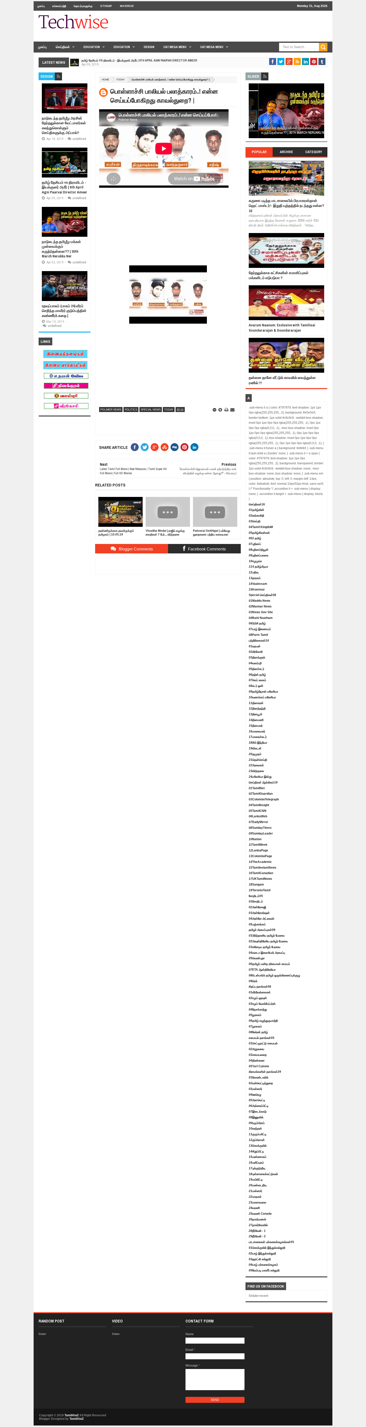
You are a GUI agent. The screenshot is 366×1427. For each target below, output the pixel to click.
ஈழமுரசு (255, 561)
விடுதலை (256, 771)
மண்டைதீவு (257, 1185)
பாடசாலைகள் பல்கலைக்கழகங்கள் (271, 1242)
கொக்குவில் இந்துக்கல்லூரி (267, 1247)
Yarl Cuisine (259, 1066)
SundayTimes (260, 828)
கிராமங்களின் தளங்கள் (265, 1071)
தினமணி (256, 720)
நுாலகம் (255, 1026)
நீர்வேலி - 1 (257, 1231)
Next (321, 112)
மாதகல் (255, 1196)
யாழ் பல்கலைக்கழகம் (263, 1264)
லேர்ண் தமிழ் (258, 1032)
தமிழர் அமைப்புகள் (262, 930)
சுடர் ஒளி (256, 686)
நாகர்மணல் (257, 1219)
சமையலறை (258, 1055)
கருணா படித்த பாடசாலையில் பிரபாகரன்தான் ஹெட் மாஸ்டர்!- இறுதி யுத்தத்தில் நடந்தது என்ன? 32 (286, 205)
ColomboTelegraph (264, 799)
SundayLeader (261, 833)
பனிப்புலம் (256, 1162)
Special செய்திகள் (262, 595)
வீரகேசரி (256, 652)
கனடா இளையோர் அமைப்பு (267, 952)
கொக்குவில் (258, 1145)
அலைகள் (256, 765)
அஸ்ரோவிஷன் (259, 913)
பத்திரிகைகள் (259, 640)
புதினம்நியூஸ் (258, 549)
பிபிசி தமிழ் (257, 623)
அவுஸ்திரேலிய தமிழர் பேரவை (268, 941)
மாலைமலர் (257, 731)
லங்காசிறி (256, 515)
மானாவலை (257, 1202)
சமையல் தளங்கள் (261, 1038)
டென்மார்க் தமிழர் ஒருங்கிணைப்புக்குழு (274, 975)
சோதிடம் (256, 896)
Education (91, 47)
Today (120, 79)
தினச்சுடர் (256, 669)
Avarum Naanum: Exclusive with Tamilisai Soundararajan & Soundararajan (282, 327)
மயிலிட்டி (256, 1179)
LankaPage (258, 850)
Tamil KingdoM (261, 527)
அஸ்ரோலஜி (257, 907)
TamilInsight (259, 805)
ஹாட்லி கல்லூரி (260, 1259)
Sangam (256, 884)
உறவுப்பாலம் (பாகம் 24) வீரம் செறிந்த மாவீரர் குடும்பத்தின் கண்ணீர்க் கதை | (64, 310)
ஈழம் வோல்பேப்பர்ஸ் (262, 1004)
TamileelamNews (262, 867)
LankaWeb (258, 816)
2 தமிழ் (255, 538)
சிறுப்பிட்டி (256, 1151)
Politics (131, 409)
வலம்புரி (255, 663)
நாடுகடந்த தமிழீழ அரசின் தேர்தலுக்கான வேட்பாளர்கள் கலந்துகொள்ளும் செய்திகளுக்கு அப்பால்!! (64, 125)
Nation (255, 839)
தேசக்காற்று (258, 1009)
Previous (251, 112)
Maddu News (259, 600)
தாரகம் (255, 578)
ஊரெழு (255, 1094)
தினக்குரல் (257, 657)
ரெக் (253, 981)
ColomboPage (260, 856)
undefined (79, 139)
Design (149, 47)
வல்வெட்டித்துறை (261, 1083)
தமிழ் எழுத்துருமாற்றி (263, 1020)
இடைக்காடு (258, 1111)
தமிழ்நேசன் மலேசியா (263, 691)
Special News (151, 409)
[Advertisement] (236, 29)
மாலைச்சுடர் (258, 737)
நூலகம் (255, 1015)
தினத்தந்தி (257, 708)
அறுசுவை (256, 1049)
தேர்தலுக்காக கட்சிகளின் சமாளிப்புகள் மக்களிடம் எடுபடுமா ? (278, 275)
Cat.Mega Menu (174, 47)
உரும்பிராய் (257, 1123)
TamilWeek (258, 844)
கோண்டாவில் (258, 1077)
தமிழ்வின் (256, 510)
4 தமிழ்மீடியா (258, 566)
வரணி (254, 1208)
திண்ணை (257, 1060)
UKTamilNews (260, 879)
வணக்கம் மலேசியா (262, 697)
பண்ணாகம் (257, 1157)
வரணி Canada (260, 1213)
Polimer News (110, 409)
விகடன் (255, 748)
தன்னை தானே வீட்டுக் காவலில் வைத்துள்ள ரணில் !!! (282, 380)
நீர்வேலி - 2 (257, 1236)
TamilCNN (257, 811)
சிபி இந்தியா (258, 742)
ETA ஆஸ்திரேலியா (262, 969)
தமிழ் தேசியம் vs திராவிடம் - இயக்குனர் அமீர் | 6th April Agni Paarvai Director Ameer (139, 60)
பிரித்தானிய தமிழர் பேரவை (267, 935)
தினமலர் (256, 725)
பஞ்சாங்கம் (257, 924)
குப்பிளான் (257, 1140)
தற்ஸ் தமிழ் (257, 674)
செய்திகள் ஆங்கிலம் (263, 782)
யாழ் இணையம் (260, 629)
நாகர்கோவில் (258, 1225)
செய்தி (254, 521)
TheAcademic (260, 862)
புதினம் (255, 544)
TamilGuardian (261, 793)
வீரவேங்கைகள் (260, 992)
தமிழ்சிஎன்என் (259, 533)
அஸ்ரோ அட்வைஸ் (261, 918)
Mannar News (260, 606)
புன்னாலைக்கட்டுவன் (263, 1174)
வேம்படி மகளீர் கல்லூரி (264, 1270)
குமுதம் (255, 754)
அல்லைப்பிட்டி (258, 1106)
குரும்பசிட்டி (257, 1134)
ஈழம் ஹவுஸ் (258, 998)
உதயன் (254, 646)
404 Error (127, 6)
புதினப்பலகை (258, 555)
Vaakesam (258, 584)
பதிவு (253, 572)
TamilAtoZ (71, 1415)
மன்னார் (255, 1089)
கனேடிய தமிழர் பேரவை (264, 947)
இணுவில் (256, 1117)
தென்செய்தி (258, 760)
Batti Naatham (261, 618)
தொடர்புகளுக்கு (83, 6)
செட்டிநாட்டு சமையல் (263, 1043)
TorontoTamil (259, 890)
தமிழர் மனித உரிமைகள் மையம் (269, 964)
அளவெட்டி (257, 1100)
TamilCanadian (261, 873)
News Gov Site (261, 612)
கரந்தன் (255, 1128)
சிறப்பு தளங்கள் (260, 986)
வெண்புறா (257, 958)
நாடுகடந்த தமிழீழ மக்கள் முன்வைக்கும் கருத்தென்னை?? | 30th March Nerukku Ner (61, 249)
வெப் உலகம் (257, 680)
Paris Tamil (258, 635)
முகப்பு (41, 6)
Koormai (256, 589)
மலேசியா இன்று (260, 776)
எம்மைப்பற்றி (59, 6)
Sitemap (106, 6)
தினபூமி (255, 714)
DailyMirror (258, 822)
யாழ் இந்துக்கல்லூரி (262, 1253)
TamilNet (257, 788)
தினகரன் (256, 703)
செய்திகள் (63, 47)
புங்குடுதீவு (257, 1168)
